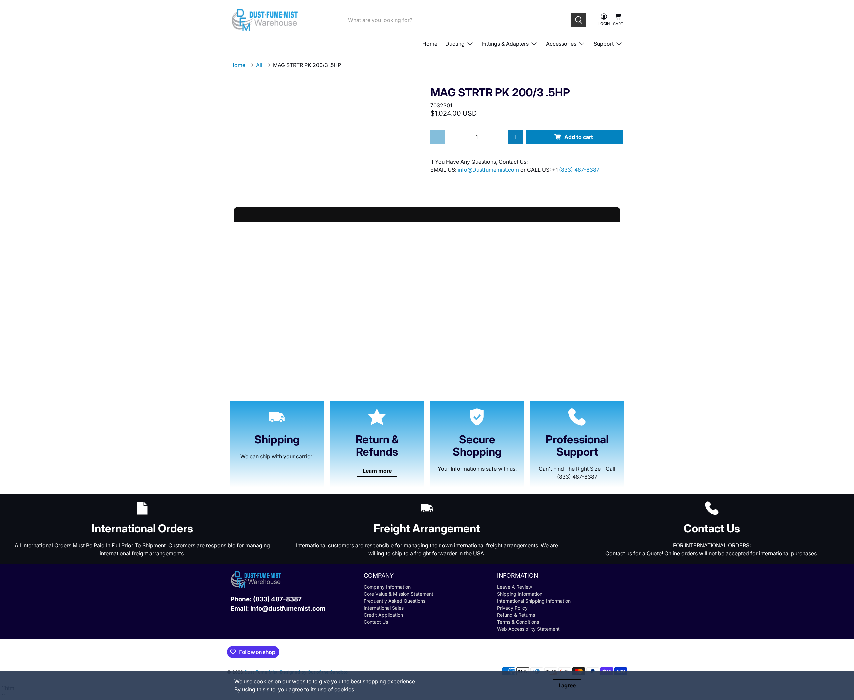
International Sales (384, 608)
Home (429, 43)
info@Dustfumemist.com (489, 169)
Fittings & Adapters (505, 43)
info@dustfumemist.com (287, 608)
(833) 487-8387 (579, 169)
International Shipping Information (534, 601)
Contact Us (376, 622)
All (259, 65)
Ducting (455, 43)
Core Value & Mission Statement (398, 594)
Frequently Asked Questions (394, 601)
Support (604, 43)
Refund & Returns (516, 615)
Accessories (561, 43)
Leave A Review (514, 587)
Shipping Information (519, 594)
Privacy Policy (512, 608)
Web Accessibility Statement (528, 629)
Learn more (377, 470)
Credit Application (383, 615)
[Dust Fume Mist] (281, 20)
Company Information (387, 587)
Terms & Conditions (518, 622)
